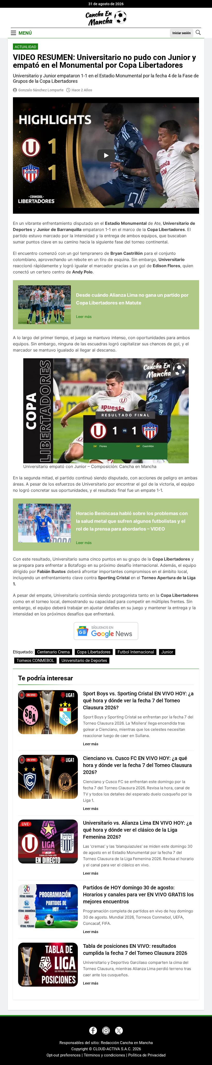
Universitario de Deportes (84, 660)
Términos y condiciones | (106, 1055)
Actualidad (25, 47)
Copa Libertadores (93, 652)
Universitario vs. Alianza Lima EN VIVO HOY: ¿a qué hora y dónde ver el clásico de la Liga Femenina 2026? (137, 830)
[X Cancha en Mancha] (119, 1030)
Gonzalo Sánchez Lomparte (41, 90)
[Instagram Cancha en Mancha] (106, 1030)
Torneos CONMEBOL (35, 660)
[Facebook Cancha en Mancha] (93, 1030)
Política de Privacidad (146, 1055)
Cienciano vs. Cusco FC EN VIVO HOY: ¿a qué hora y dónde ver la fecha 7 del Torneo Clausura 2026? (137, 765)
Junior (167, 652)
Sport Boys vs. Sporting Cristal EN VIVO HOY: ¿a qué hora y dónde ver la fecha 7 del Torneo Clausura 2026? (138, 700)
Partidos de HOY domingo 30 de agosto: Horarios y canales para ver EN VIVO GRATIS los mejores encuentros (138, 894)
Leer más (84, 316)
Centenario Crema (53, 652)
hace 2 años (82, 90)
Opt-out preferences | (65, 1055)
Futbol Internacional (136, 652)
